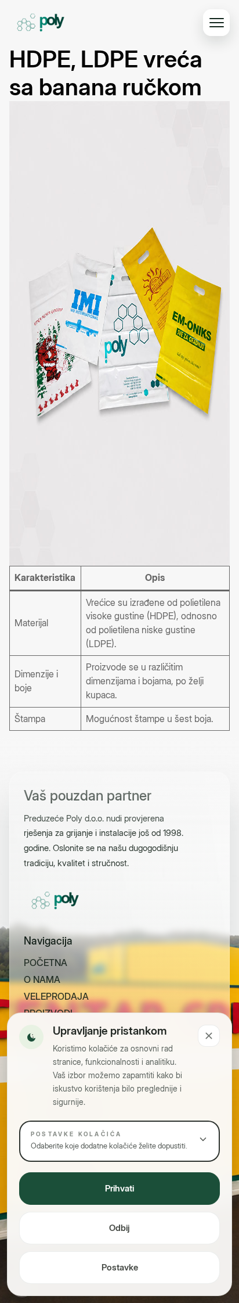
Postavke (120, 1267)
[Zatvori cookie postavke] (209, 1036)
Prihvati (119, 1188)
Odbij (119, 1227)
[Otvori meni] (216, 22)
